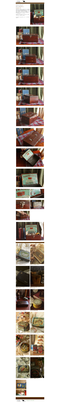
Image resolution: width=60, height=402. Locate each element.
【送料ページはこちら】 (21, 6)
